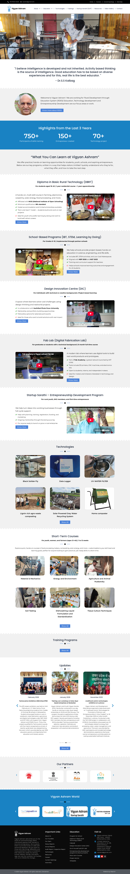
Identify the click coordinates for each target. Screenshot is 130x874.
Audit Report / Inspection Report (55, 849)
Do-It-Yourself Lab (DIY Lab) (78, 848)
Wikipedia (73, 861)
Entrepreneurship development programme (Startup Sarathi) (79, 852)
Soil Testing (30, 611)
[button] (2, 37)
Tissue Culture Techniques (100, 611)
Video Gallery (109, 9)
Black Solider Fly (30, 481)
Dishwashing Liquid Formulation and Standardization (65, 614)
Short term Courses (76, 855)
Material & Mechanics (30, 579)
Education (46, 9)
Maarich (112, 871)
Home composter (99, 513)
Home (91, 2)
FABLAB (72, 843)
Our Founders (49, 838)
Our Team (48, 841)
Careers (98, 2)
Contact (119, 9)
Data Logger (65, 481)
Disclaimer (45, 871)
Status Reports (49, 844)
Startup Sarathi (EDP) (84, 9)
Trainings (70, 9)
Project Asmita (74, 858)
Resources (98, 9)
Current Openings (109, 2)
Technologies (60, 9)
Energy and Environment (65, 579)
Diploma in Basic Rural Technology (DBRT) (77, 839)
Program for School (76, 836)
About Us (48, 836)
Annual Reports (50, 846)
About (36, 9)
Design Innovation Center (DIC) (79, 846)
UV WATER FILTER (99, 481)
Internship (119, 2)
